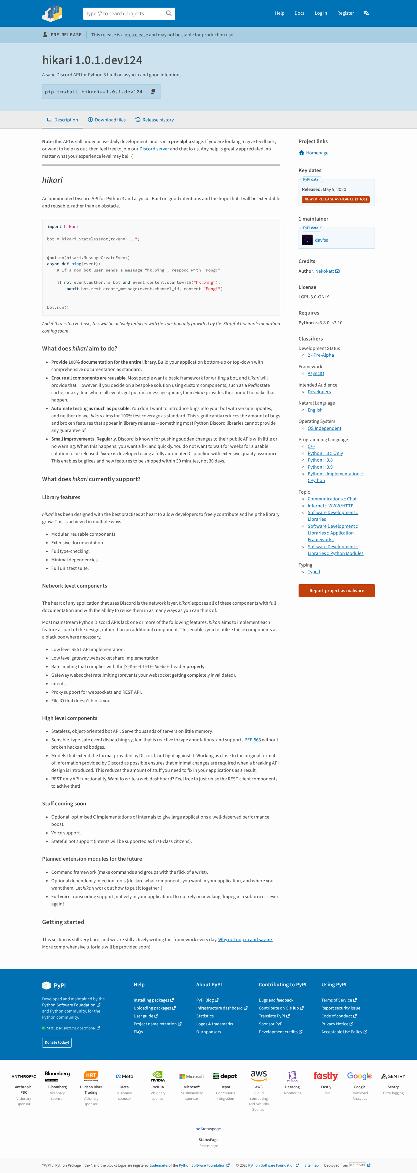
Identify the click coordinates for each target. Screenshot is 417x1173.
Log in (321, 13)
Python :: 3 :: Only (325, 453)
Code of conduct (336, 1016)
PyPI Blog (205, 1000)
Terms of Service (336, 1000)
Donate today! (57, 1042)
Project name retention (155, 1024)
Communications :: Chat (332, 498)
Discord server (154, 149)
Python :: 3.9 (320, 467)
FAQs (138, 1032)
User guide (143, 1016)
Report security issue (340, 1008)
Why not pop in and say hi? (245, 939)
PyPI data (310, 179)
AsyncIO (316, 373)
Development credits (278, 1032)
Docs (300, 13)
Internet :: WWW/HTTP (331, 505)
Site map (311, 1165)
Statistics (205, 1016)
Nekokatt (324, 271)
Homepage (317, 152)
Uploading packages (152, 1008)
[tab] (62, 119)
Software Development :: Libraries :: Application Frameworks (333, 533)
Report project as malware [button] (337, 590)
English (315, 410)
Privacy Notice (334, 1024)
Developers (319, 391)
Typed (314, 571)
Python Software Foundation (69, 1005)
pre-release (136, 34)
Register (345, 13)
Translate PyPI (272, 1016)
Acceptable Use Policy (341, 1032)
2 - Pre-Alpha (321, 355)
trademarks (159, 1165)
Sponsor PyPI (271, 1024)
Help (280, 13)
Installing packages (151, 1000)
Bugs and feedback (276, 1000)
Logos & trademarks (214, 1024)
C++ (311, 446)
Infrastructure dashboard (219, 1008)
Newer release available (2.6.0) (336, 199)
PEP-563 (253, 739)
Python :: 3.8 (320, 460)
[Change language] (367, 13)
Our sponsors (208, 1032)
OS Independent (324, 428)
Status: (71, 1028)
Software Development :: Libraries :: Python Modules (336, 550)
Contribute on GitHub (279, 1008)
